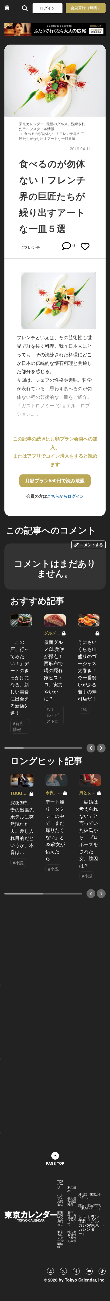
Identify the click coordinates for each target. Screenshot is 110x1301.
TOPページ (60, 1184)
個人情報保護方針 (71, 1201)
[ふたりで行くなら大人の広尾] (55, 29)
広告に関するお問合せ (60, 1218)
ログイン (47, 8)
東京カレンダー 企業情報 (60, 1239)
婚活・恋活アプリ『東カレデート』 (90, 1206)
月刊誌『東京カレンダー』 (90, 1196)
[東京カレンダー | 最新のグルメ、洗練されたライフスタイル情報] (6, 8)
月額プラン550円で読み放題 (55, 480)
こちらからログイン (65, 496)
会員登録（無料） (85, 8)
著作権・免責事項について (71, 1218)
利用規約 (71, 1189)
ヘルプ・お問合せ (60, 1200)
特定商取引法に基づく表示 (71, 1236)
